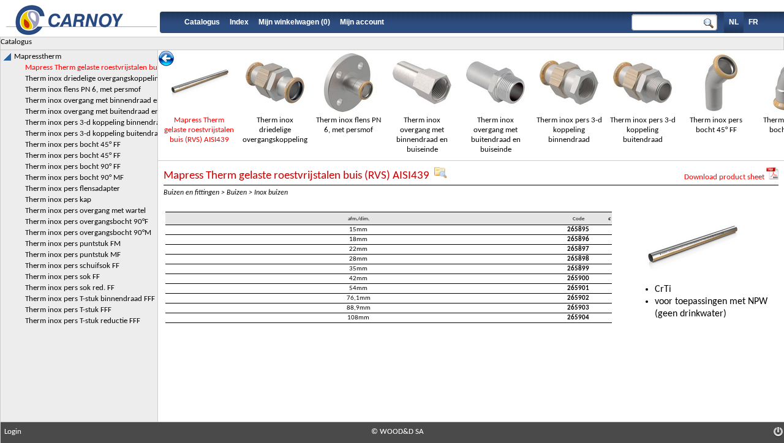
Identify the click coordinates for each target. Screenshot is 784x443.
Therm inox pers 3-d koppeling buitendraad (643, 130)
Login (12, 432)
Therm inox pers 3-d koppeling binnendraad (569, 130)
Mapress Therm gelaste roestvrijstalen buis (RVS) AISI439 (199, 130)
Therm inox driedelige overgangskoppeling (275, 130)
